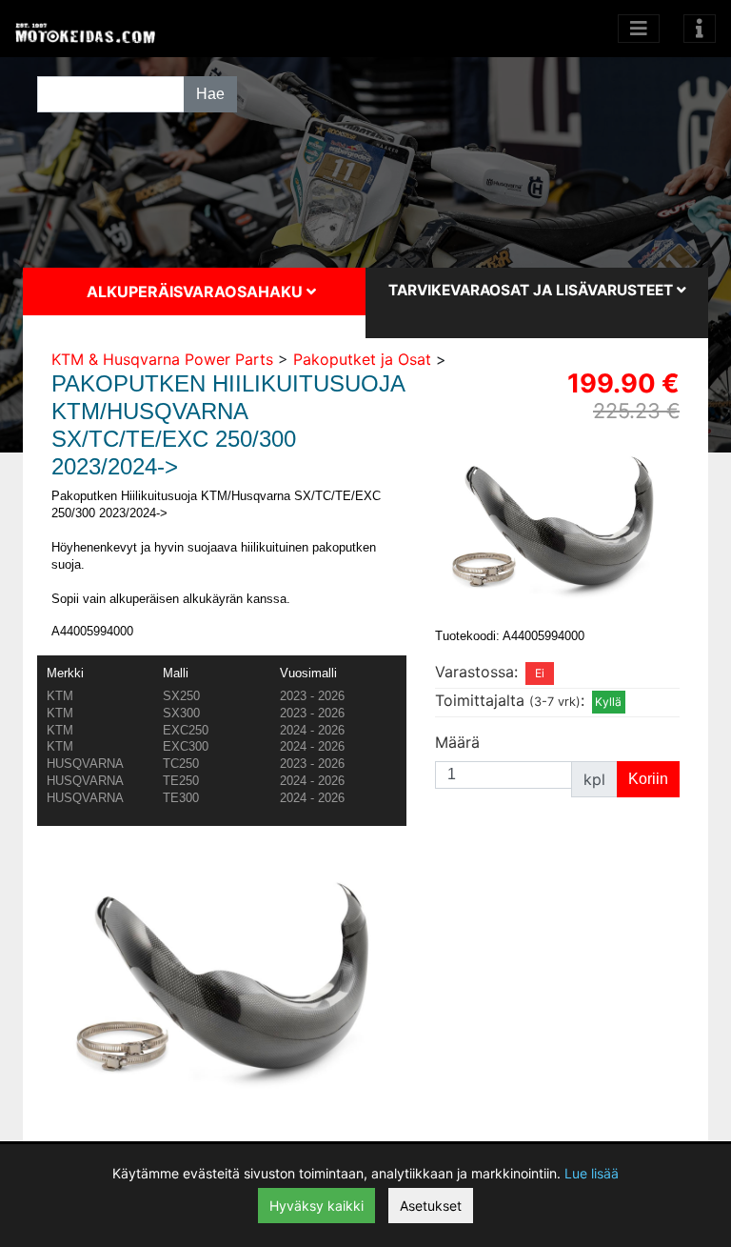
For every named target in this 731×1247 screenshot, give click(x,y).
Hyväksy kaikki (316, 1205)
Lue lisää (591, 1173)
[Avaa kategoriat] (639, 28)
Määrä (457, 742)
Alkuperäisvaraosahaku (196, 291)
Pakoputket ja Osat (362, 359)
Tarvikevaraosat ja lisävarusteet (532, 290)
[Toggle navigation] (699, 28)
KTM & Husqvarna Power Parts (162, 359)
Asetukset (431, 1205)
